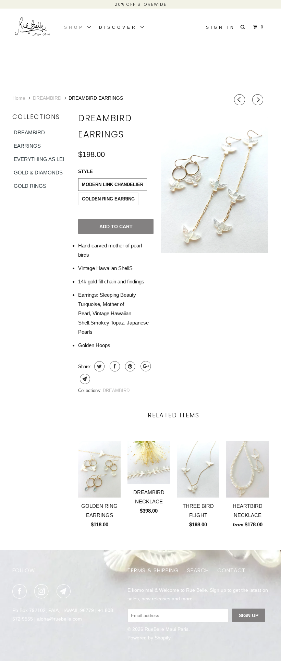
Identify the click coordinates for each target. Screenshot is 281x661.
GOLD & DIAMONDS (38, 172)
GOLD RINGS (30, 186)
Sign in (220, 27)
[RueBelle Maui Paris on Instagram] (42, 591)
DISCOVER (119, 27)
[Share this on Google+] (145, 366)
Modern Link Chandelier (112, 184)
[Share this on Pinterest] (129, 366)
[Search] (244, 27)
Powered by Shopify (149, 637)
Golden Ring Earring (108, 198)
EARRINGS (27, 146)
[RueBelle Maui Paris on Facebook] (20, 591)
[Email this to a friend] (84, 379)
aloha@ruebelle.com (59, 619)
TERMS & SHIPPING (153, 570)
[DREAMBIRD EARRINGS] (214, 181)
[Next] (258, 100)
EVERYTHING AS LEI (39, 159)
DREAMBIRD (29, 132)
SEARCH (198, 570)
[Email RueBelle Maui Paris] (65, 591)
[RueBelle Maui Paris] (33, 28)
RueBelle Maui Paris (166, 629)
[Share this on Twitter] (99, 366)
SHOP (75, 27)
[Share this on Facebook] (114, 366)
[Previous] (240, 100)
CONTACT (231, 570)
